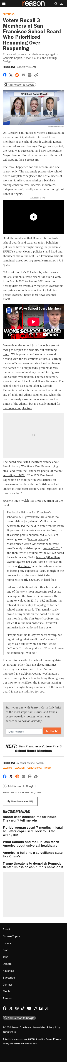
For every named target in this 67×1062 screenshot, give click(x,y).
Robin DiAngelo (12, 194)
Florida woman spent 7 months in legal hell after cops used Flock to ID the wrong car (33, 831)
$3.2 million (47, 600)
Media (6, 991)
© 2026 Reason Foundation (17, 1027)
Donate (7, 963)
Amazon (8, 998)
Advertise (8, 970)
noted (27, 294)
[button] (63, 3)
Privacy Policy (53, 1027)
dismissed (24, 566)
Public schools (34, 768)
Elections (8, 14)
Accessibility (39, 1027)
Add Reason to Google (20, 84)
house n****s (51, 548)
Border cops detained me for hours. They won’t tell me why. (30, 818)
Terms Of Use (9, 1031)
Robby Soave (9, 67)
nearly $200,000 (30, 579)
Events (7, 943)
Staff (6, 950)
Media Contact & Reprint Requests (22, 792)
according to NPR (14, 475)
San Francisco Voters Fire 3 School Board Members (33, 748)
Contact (7, 984)
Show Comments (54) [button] (21, 801)
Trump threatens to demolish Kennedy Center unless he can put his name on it (33, 865)
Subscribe (52, 731)
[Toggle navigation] (4, 3)
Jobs (5, 957)
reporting (48, 500)
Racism (47, 768)
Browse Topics (11, 936)
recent (43, 643)
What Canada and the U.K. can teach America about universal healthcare (31, 843)
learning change (38, 539)
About (6, 929)
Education (19, 768)
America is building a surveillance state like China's (33, 854)
